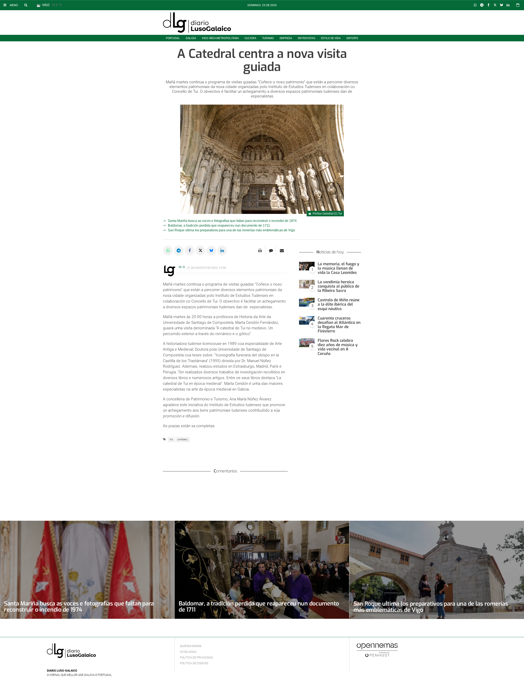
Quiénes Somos (190, 646)
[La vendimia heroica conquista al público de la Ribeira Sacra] (307, 284)
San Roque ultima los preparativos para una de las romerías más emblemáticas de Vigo (231, 230)
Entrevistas (306, 38)
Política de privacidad (196, 657)
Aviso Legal (188, 651)
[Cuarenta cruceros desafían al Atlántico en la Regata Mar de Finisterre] (307, 320)
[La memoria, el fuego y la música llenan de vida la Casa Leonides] (307, 266)
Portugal (173, 38)
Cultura (250, 38)
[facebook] (56, 664)
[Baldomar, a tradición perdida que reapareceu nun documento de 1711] (262, 570)
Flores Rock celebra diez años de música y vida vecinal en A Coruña (338, 347)
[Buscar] (26, 5)
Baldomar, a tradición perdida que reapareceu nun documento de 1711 (219, 225)
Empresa (286, 38)
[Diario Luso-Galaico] (197, 22)
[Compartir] (475, 5)
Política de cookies (194, 663)
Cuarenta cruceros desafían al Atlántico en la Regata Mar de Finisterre (339, 325)
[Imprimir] (260, 250)
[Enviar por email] (282, 250)
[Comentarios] (271, 250)
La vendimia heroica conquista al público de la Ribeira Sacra (338, 286)
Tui (171, 439)
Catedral (182, 439)
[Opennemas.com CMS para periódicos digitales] (377, 650)
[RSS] (68, 664)
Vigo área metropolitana (220, 38)
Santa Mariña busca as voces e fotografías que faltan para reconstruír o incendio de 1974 (232, 220)
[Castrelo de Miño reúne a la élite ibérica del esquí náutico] (307, 302)
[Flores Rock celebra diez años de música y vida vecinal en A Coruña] (307, 342)
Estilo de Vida (331, 38)
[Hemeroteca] (517, 5)
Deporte (352, 38)
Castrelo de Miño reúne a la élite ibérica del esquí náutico (338, 304)
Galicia (191, 38)
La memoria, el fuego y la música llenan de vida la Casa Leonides (338, 268)
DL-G (182, 267)
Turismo (268, 38)
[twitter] (62, 664)
